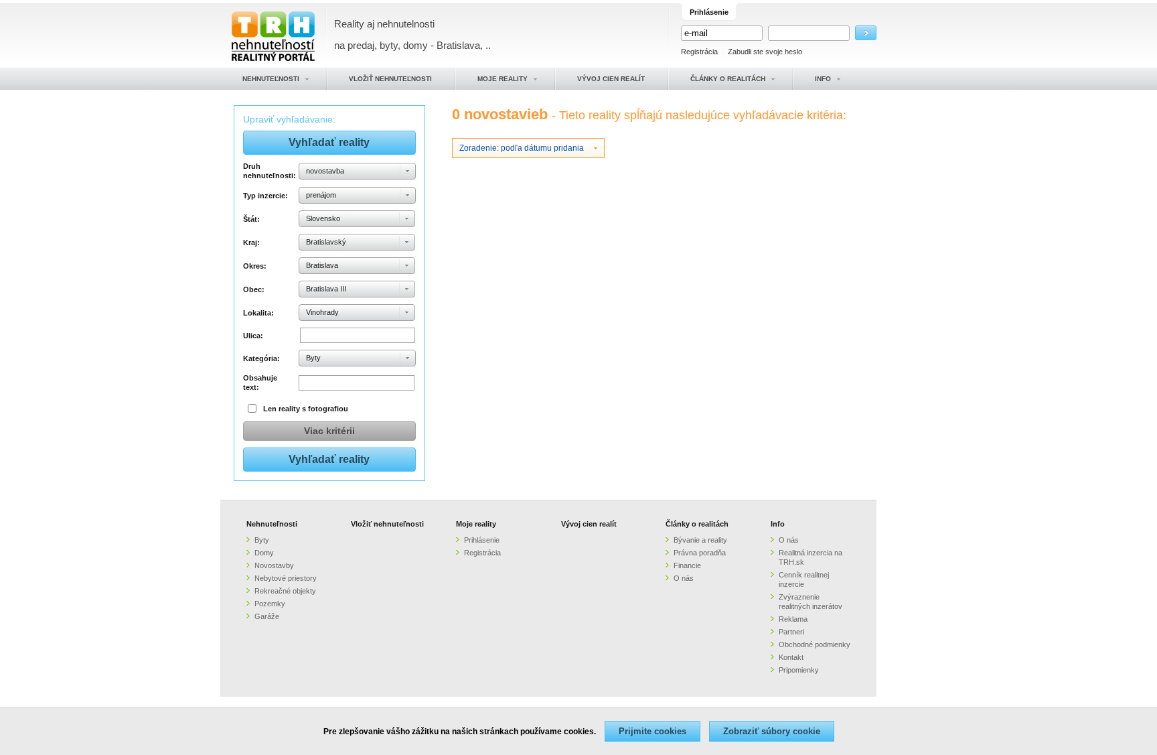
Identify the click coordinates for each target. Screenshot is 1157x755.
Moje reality (476, 524)
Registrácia (699, 52)
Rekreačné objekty (285, 591)
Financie (687, 565)
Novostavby (274, 565)
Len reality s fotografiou (305, 409)
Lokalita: (258, 313)
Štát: (251, 219)
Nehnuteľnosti (271, 524)
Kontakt (791, 657)
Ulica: (253, 336)
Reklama (793, 619)
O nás (684, 578)
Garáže (266, 616)
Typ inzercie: (265, 196)
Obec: (253, 289)
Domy (264, 553)
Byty (261, 540)
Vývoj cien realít (589, 524)
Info (778, 524)
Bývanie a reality (700, 540)
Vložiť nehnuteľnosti (387, 524)
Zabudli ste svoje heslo (765, 52)
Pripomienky (799, 670)
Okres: (254, 266)
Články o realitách (697, 524)
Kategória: (261, 358)
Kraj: (251, 242)
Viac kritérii (329, 430)
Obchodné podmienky (814, 644)
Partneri (791, 632)
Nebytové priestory (285, 578)
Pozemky (269, 604)
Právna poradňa (700, 553)
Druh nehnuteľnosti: (269, 171)
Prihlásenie (481, 540)
